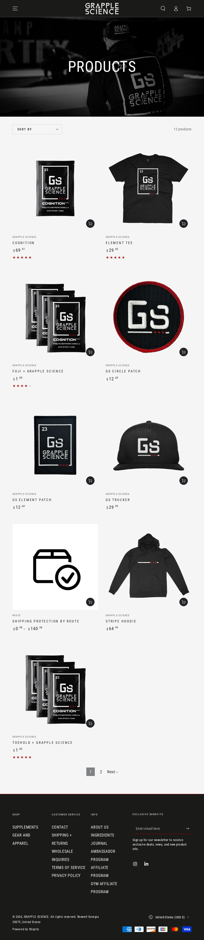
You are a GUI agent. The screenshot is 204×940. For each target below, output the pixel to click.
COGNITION (23, 243)
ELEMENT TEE (119, 243)
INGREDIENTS (102, 835)
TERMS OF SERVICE (69, 867)
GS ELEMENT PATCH (32, 500)
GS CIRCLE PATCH (123, 371)
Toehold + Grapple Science (42, 743)
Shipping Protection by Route (45, 621)
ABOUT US (99, 827)
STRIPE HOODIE (121, 621)
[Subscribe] (189, 828)
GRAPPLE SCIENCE (36, 917)
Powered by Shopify (25, 929)
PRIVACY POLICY (66, 875)
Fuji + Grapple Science (38, 371)
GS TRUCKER (118, 500)
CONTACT (60, 827)
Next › (112, 771)
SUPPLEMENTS (25, 827)
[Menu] (15, 8)
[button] (162, 8)
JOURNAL (99, 843)
